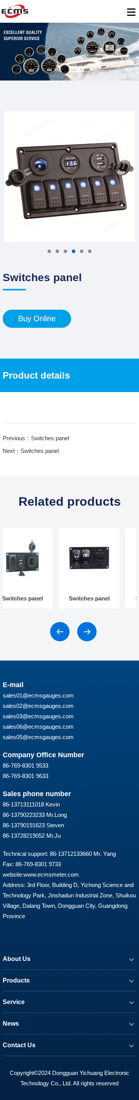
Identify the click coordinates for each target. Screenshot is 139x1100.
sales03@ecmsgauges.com (38, 716)
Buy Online (37, 318)
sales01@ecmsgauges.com (38, 695)
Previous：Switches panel (36, 438)
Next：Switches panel (31, 451)
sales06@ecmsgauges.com (38, 726)
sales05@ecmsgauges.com (38, 737)
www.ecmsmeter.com (51, 874)
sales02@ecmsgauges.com (38, 706)
